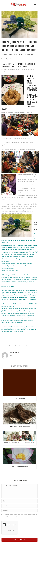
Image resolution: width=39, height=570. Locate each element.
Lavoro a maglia (13, 346)
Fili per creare (7, 54)
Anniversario (5, 346)
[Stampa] (12, 58)
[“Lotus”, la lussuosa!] (19, 456)
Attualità (31, 54)
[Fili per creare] (16, 3)
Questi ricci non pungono (20, 427)
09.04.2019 (22, 54)
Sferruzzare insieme (25, 346)
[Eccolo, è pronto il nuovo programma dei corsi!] (19, 436)
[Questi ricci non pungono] (19, 413)
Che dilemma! (20, 398)
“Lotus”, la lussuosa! (19, 466)
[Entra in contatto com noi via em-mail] (11, 356)
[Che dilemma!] (19, 382)
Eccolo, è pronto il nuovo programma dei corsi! (20, 443)
